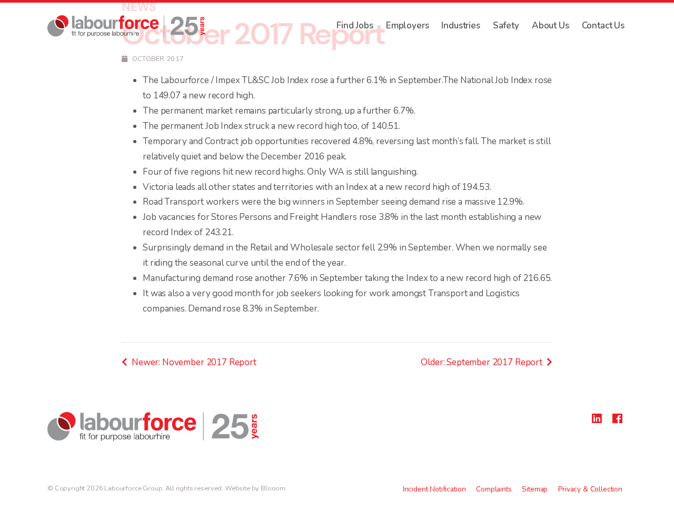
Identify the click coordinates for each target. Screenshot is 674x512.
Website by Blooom (255, 488)
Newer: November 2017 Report (194, 362)
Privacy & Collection (590, 489)
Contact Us (603, 25)
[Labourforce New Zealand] (126, 26)
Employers (407, 25)
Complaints (493, 489)
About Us (550, 25)
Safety (506, 25)
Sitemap (535, 489)
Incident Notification (434, 489)
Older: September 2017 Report (481, 362)
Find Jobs (354, 25)
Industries (460, 25)
